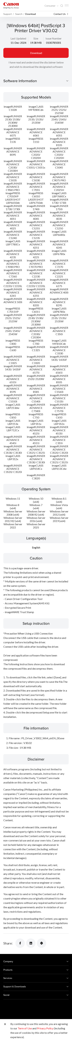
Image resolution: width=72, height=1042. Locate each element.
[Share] (20, 943)
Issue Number (54, 38)
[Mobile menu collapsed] (67, 5)
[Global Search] (61, 5)
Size (35, 38)
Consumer (50, 5)
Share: (8, 943)
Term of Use (25, 1028)
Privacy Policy (45, 1028)
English (36, 547)
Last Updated (18, 38)
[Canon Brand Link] (11, 5)
